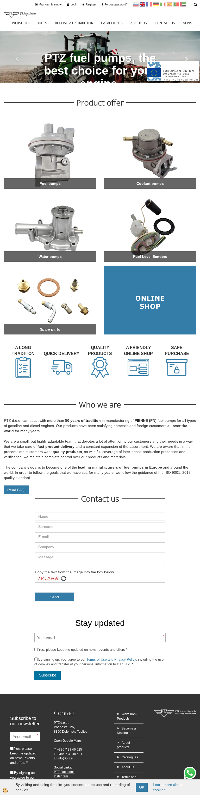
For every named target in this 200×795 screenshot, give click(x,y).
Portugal (176, 4)
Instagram (61, 776)
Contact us (165, 23)
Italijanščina (163, 4)
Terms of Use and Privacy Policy (111, 659)
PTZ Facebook (64, 772)
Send (54, 597)
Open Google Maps (68, 741)
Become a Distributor (74, 23)
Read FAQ (16, 490)
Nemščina (156, 4)
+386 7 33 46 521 (69, 754)
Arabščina (183, 4)
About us (138, 23)
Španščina (169, 4)
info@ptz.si (65, 758)
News (187, 23)
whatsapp (190, 769)
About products (123, 745)
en (142, 4)
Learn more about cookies (168, 787)
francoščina (149, 4)
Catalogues (112, 23)
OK (141, 787)
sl (136, 4)
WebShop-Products (29, 23)
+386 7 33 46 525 (69, 749)
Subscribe (47, 675)
